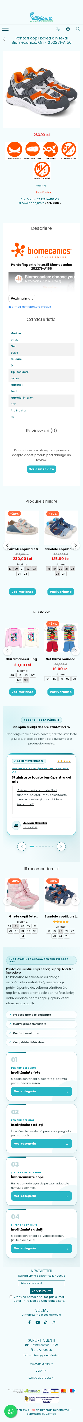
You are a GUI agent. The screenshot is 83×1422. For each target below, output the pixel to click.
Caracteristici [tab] (41, 319)
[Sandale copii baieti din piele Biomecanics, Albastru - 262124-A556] (61, 895)
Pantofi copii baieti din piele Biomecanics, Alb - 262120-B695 (22, 549)
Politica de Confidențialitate (45, 1301)
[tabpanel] (41, 89)
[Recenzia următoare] (61, 846)
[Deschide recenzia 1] (32, 846)
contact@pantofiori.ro (43, 1355)
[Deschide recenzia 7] (52, 846)
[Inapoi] (3, 39)
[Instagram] (53, 1322)
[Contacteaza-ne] (58, 29)
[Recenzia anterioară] (21, 846)
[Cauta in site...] (78, 29)
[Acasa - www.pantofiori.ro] (41, 17)
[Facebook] (29, 1322)
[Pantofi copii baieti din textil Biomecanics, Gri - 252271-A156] (41, 89)
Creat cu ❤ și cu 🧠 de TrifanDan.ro (33, 1410)
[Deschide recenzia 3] (40, 846)
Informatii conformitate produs (30, 307)
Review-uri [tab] (41, 431)
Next (76, 94)
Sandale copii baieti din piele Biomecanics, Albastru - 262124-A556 (61, 916)
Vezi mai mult (22, 298)
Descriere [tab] (41, 228)
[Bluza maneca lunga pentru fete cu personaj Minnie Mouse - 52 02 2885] (22, 638)
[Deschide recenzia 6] (49, 846)
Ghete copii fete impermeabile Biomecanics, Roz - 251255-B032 (22, 916)
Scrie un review (41, 469)
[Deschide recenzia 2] (36, 846)
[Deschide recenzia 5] (46, 846)
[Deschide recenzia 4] (43, 846)
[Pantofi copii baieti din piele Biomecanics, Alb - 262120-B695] (22, 528)
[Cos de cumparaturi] (68, 29)
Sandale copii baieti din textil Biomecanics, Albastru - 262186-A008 (61, 549)
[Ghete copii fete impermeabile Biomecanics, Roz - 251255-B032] (22, 895)
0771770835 (44, 1350)
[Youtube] (37, 1322)
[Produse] (6, 30)
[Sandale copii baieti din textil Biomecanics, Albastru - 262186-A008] (61, 528)
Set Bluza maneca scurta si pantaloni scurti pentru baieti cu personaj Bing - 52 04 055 (61, 659)
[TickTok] (45, 1322)
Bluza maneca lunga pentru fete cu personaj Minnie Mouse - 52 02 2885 (22, 659)
